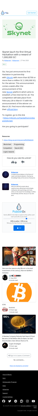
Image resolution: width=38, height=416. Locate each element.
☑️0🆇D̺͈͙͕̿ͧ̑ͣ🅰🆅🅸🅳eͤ (15, 276)
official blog (12, 109)
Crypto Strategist (15, 344)
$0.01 (4, 64)
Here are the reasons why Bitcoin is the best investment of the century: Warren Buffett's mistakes (17, 270)
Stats (4, 386)
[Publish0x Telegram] (16, 401)
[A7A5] (19, 292)
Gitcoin (10, 77)
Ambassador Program (10, 382)
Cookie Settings (8, 397)
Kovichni (12, 308)
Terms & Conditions (26, 406)
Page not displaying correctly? (19, 366)
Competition (7, 148)
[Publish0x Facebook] (4, 401)
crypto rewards (8, 152)
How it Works (7, 374)
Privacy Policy (35, 406)
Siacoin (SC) (19, 148)
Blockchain (7, 144)
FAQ (4, 378)
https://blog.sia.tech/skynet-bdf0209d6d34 (18, 140)
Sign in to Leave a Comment (20, 356)
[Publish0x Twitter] (10, 401)
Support (5, 393)
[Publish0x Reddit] (22, 401)
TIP (20, 228)
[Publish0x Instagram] (28, 401)
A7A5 (4, 305)
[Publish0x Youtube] (34, 401)
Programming (19, 144)
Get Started (32, 13)
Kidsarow (7, 60)
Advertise (6, 389)
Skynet (9, 92)
